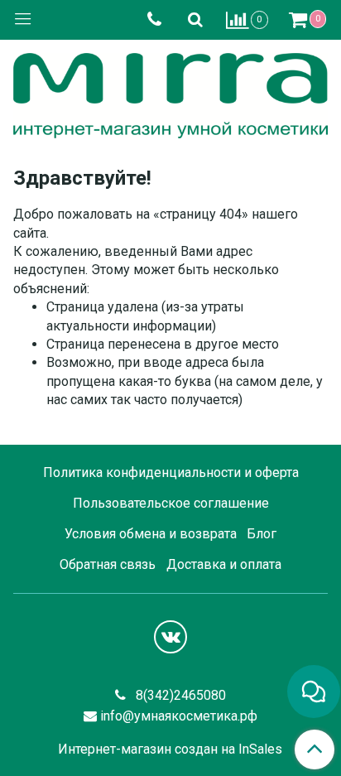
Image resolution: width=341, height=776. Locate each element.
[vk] (170, 636)
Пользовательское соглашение (171, 503)
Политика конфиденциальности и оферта (171, 472)
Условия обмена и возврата (151, 534)
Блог (261, 534)
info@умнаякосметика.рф (178, 716)
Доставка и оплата (223, 564)
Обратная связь (108, 564)
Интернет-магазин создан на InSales (170, 749)
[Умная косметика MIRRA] (170, 91)
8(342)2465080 (179, 695)
